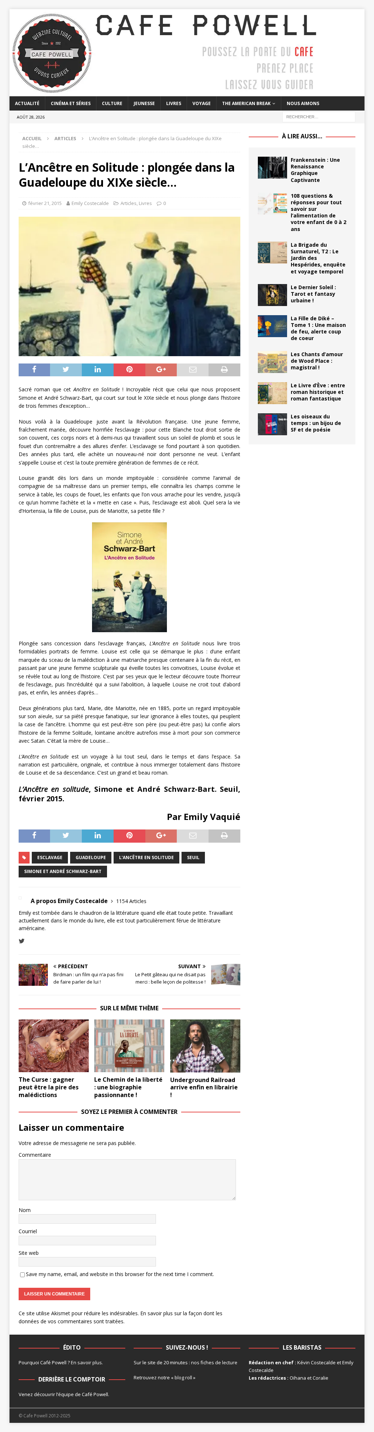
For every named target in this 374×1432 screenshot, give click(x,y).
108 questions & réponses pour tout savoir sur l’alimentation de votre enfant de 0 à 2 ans (318, 212)
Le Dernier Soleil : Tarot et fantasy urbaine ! (313, 294)
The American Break (246, 103)
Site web (29, 1252)
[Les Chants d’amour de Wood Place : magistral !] (272, 362)
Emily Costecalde (90, 203)
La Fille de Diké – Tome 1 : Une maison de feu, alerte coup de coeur (318, 328)
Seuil (193, 857)
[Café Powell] (164, 92)
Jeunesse (144, 103)
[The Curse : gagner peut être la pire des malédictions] (54, 1046)
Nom (25, 1210)
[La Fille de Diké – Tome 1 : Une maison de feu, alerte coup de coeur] (272, 326)
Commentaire (35, 1154)
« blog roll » (183, 1377)
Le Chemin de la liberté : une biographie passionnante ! (128, 1087)
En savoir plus (86, 1362)
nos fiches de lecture (214, 1362)
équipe (66, 1394)
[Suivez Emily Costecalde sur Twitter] (22, 940)
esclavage (49, 857)
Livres (173, 103)
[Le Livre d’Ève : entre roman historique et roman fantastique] (272, 393)
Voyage (201, 103)
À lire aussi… (302, 136)
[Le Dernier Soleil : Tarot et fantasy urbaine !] (272, 295)
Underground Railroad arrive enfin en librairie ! (204, 1087)
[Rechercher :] (318, 116)
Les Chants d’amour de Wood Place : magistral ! (317, 361)
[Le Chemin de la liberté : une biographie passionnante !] (129, 1045)
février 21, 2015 (45, 203)
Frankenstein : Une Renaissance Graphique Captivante (315, 169)
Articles (129, 203)
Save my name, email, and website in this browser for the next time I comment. (120, 1274)
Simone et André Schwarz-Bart (63, 871)
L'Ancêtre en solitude (146, 857)
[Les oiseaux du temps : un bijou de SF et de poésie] (272, 424)
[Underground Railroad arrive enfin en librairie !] (205, 1046)
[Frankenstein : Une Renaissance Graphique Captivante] (272, 168)
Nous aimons (303, 103)
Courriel (28, 1231)
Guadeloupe (91, 857)
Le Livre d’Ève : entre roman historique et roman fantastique (318, 392)
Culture (112, 103)
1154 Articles (131, 901)
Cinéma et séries (71, 103)
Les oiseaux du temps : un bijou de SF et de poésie (316, 423)
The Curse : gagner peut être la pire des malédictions (49, 1087)
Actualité (27, 103)
